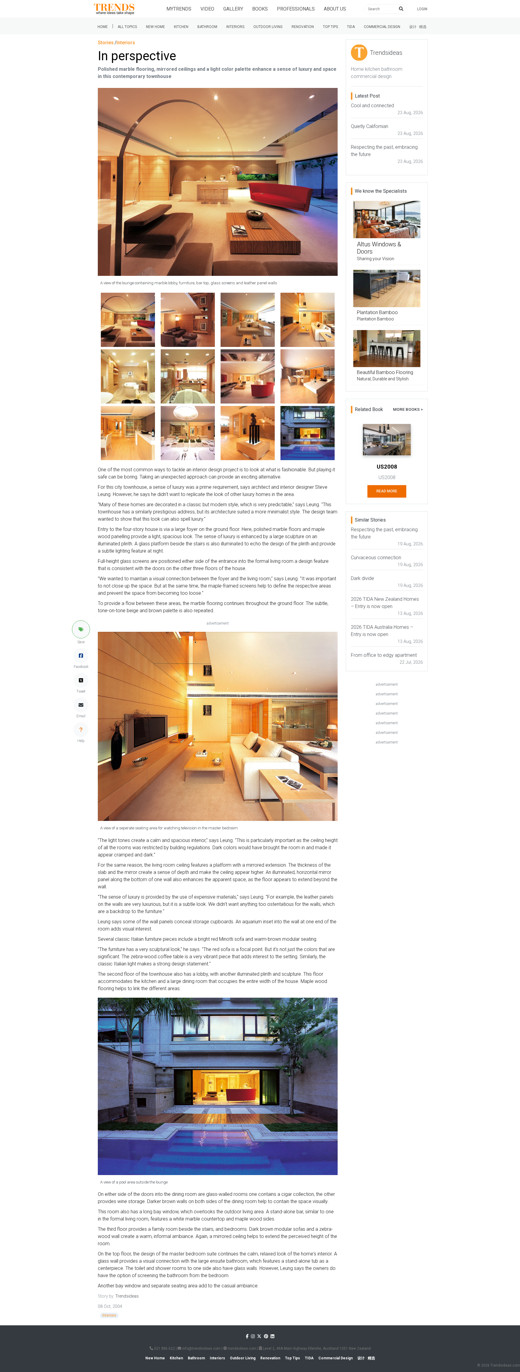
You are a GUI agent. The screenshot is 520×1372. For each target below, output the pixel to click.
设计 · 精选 (417, 27)
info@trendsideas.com (201, 1348)
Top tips (330, 27)
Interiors (235, 27)
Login (422, 9)
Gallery (233, 9)
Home (103, 27)
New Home (155, 27)
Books (260, 9)
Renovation (303, 27)
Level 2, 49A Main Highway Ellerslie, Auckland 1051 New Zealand (316, 1348)
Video (207, 9)
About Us (335, 9)
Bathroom (207, 27)
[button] (81, 629)
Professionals (296, 9)
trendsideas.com (241, 1348)
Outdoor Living (268, 27)
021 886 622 (164, 1348)
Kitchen (181, 27)
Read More (386, 491)
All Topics (127, 27)
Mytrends (178, 9)
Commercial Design (382, 27)
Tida (351, 27)
